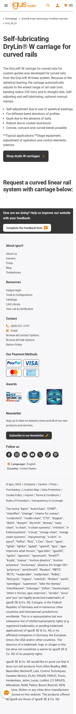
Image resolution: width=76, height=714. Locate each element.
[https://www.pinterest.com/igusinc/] (56, 455)
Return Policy (14, 344)
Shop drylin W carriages (23, 156)
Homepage (11, 18)
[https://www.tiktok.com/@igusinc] (48, 455)
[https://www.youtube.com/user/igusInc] (32, 455)
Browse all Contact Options (22, 335)
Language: (23, 464)
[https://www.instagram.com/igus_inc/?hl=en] (17, 455)
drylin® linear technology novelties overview (44, 18)
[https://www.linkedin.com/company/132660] (24, 455)
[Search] (47, 5)
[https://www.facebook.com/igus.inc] (9, 455)
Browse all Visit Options (20, 339)
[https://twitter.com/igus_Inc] (40, 455)
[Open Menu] (6, 5)
